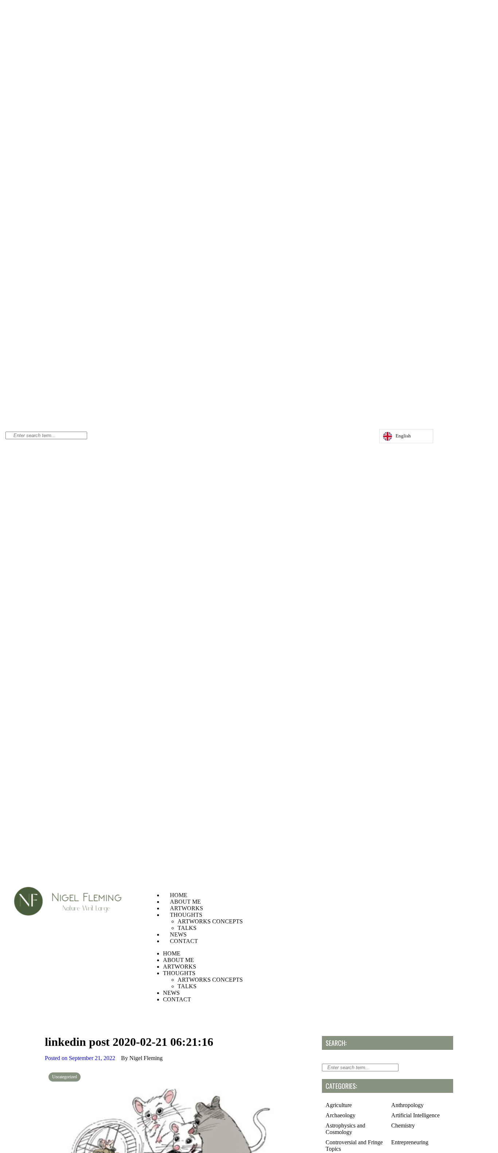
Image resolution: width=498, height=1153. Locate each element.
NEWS (178, 934)
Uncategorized (64, 1076)
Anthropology (407, 1105)
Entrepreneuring (409, 1142)
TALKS (187, 928)
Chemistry (403, 1125)
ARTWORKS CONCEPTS (210, 921)
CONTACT (184, 941)
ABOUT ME (185, 902)
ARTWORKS (186, 908)
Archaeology (340, 1115)
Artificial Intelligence (415, 1115)
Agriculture (339, 1105)
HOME (178, 895)
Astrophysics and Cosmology (345, 1128)
